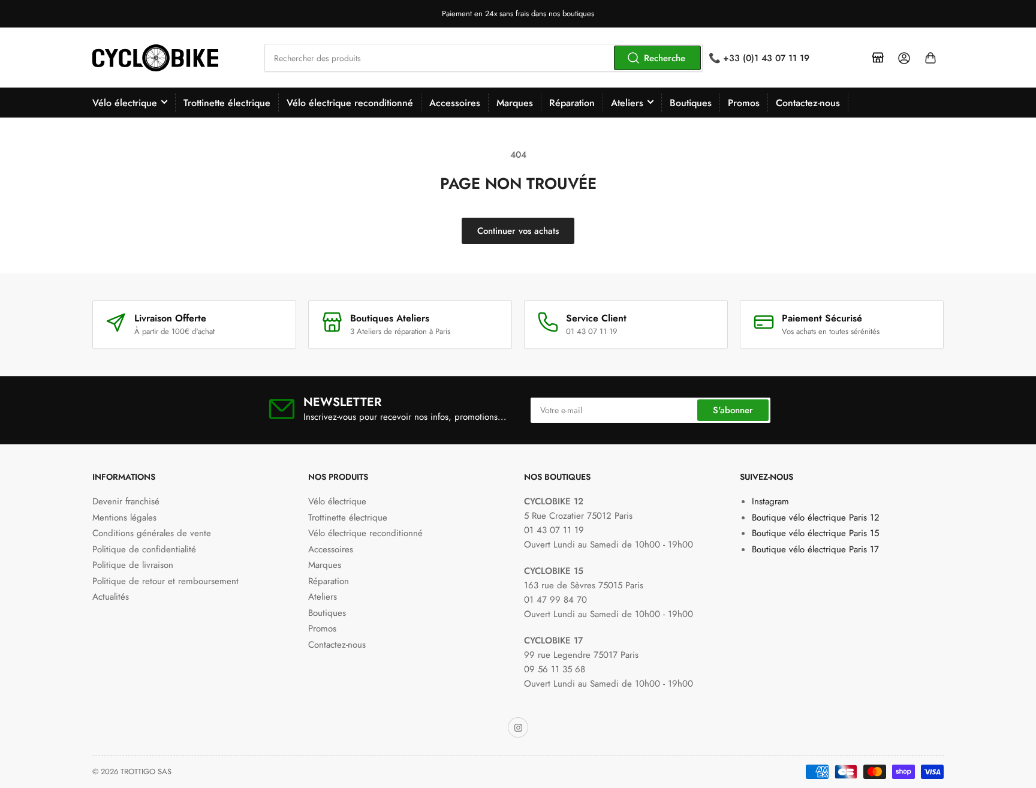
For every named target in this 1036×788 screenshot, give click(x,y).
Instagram (770, 501)
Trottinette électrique (226, 103)
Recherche (664, 58)
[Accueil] (878, 58)
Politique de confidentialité (144, 549)
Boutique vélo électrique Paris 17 (815, 549)
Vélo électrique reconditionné (350, 103)
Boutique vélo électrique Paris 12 (816, 517)
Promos (744, 103)
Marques (514, 103)
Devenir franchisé (125, 501)
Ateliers (627, 103)
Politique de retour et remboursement (165, 581)
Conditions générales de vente (151, 533)
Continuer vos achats (518, 230)
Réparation (572, 103)
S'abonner (733, 410)
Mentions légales (124, 517)
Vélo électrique (124, 103)
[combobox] (483, 58)
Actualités (110, 596)
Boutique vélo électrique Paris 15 (815, 533)
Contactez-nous (808, 103)
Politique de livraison (132, 565)
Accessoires (454, 103)
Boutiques (691, 103)
